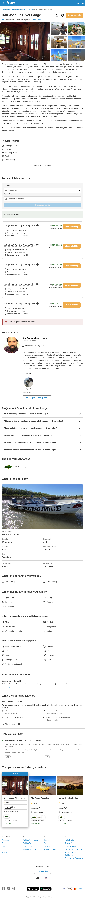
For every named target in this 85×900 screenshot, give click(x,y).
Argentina (10, 9)
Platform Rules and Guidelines (72, 854)
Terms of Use (70, 843)
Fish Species (28, 846)
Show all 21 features (42, 165)
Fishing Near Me (29, 849)
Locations (47, 846)
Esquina (18, 9)
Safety (4, 852)
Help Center (69, 840)
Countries (47, 840)
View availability (71, 227)
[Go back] (3, 2)
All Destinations (50, 849)
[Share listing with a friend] (56, 15)
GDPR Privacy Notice (73, 849)
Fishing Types (28, 843)
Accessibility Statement (74, 858)
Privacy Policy (70, 846)
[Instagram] (13, 889)
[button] (42, 230)
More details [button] (6, 688)
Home (4, 9)
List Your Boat (42, 871)
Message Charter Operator (37, 398)
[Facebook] (3, 889)
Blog (3, 846)
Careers (5, 843)
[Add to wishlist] (62, 15)
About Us (5, 840)
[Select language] (46, 878)
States (46, 843)
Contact (5, 849)
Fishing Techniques (30, 840)
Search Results (27, 9)
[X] (8, 889)
